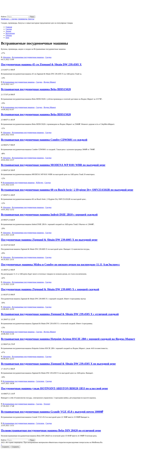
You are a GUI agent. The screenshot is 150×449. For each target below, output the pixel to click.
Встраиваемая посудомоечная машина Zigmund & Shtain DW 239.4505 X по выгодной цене (58, 363)
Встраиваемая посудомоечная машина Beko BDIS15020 (36, 89)
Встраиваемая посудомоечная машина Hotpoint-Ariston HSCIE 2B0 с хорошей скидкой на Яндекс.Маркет (68, 338)
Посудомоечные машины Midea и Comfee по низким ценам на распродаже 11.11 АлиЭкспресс (60, 264)
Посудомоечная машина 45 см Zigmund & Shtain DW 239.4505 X (41, 64)
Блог (7, 38)
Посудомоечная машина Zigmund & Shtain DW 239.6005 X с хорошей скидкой (50, 289)
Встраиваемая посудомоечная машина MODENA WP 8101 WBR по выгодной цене (53, 164)
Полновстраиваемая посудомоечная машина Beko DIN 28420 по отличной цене (51, 430)
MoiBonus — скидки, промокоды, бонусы (17, 19)
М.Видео (39, 183)
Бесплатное (10, 33)
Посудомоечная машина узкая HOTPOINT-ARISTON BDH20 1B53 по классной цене (54, 388)
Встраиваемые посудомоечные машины (28, 57)
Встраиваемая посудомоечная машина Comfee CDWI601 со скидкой (44, 139)
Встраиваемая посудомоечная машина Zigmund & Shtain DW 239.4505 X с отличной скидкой (60, 314)
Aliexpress (7, 57)
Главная (9, 27)
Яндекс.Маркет (50, 82)
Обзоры (9, 35)
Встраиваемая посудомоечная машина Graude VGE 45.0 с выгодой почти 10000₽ (52, 411)
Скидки (9, 29)
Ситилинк (40, 381)
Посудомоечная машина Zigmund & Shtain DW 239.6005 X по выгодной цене (49, 239)
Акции (8, 31)
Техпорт (47, 404)
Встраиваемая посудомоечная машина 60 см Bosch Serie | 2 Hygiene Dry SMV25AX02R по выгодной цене (67, 189)
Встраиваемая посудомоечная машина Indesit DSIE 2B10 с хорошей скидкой (49, 214)
